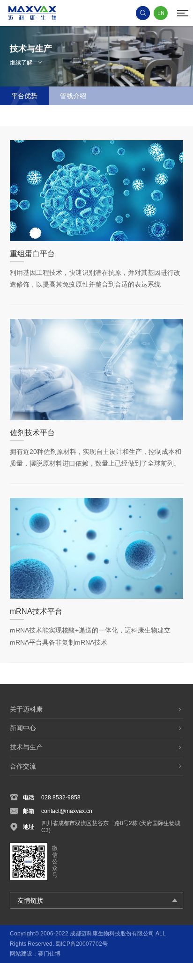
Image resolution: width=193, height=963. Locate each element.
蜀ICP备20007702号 (81, 944)
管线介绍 (73, 96)
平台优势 (24, 96)
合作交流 (23, 766)
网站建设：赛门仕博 (35, 953)
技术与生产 (26, 747)
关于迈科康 (26, 709)
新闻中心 (23, 728)
